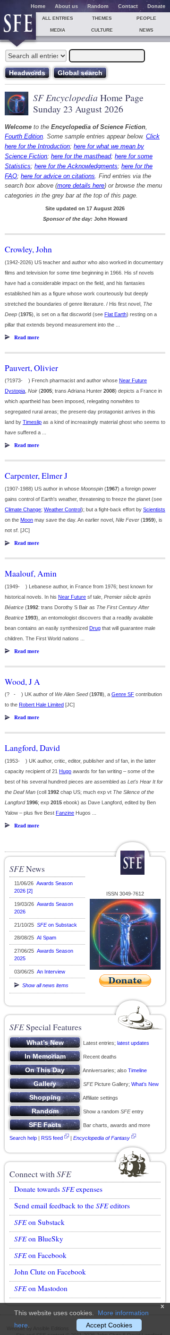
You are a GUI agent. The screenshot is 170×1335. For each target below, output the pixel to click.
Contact (128, 6)
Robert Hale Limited (41, 704)
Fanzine (65, 813)
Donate (156, 6)
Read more (26, 337)
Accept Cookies (109, 1325)
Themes (102, 18)
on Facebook (40, 1255)
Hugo (65, 771)
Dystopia (15, 391)
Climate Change (23, 509)
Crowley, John (28, 249)
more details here (80, 185)
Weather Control (62, 509)
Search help (23, 1138)
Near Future (133, 380)
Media (57, 30)
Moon (26, 520)
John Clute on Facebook (50, 1271)
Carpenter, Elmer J (36, 475)
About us (66, 6)
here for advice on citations (58, 176)
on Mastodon (41, 1288)
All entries (57, 18)
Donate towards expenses (58, 1189)
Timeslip (32, 422)
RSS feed (52, 1138)
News (146, 30)
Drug (95, 628)
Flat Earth (115, 314)
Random (98, 6)
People (146, 18)
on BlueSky (38, 1238)
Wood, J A (22, 681)
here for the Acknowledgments (76, 166)
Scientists (154, 509)
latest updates (133, 1043)
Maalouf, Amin (31, 573)
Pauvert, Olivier (31, 367)
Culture (102, 30)
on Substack (57, 925)
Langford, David (32, 747)
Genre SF (122, 694)
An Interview (51, 971)
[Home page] (18, 26)
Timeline (137, 1070)
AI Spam (46, 937)
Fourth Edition (24, 136)
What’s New (145, 1084)
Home (38, 6)
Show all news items (43, 985)
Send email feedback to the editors (72, 1205)
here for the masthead (81, 156)
